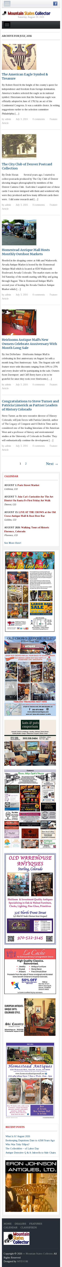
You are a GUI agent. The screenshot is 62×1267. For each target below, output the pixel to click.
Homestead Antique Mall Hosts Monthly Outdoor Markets (26, 252)
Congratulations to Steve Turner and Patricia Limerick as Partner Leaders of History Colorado (30, 405)
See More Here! (12, 543)
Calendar (10, 1227)
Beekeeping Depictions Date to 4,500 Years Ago (30, 1140)
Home (8, 1223)
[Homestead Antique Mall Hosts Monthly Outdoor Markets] (19, 232)
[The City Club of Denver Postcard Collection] (19, 146)
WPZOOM (22, 1261)
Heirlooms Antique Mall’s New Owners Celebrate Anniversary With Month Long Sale (29, 344)
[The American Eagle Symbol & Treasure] (19, 56)
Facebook (55, 4)
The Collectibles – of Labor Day (22, 1148)
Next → (52, 463)
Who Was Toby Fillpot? (17, 1144)
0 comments (39, 119)
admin (8, 119)
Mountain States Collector (39, 1253)
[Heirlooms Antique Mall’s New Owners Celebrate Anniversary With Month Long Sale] (19, 322)
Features (35, 1223)
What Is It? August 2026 (18, 1136)
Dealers (20, 1223)
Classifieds (28, 1227)
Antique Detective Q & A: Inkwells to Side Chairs (31, 1152)
